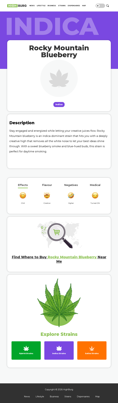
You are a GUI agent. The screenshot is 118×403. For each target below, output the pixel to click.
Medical (95, 185)
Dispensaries (74, 6)
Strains (62, 6)
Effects (23, 185)
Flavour (47, 185)
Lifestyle (41, 6)
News (32, 6)
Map (84, 6)
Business (52, 6)
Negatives (71, 185)
